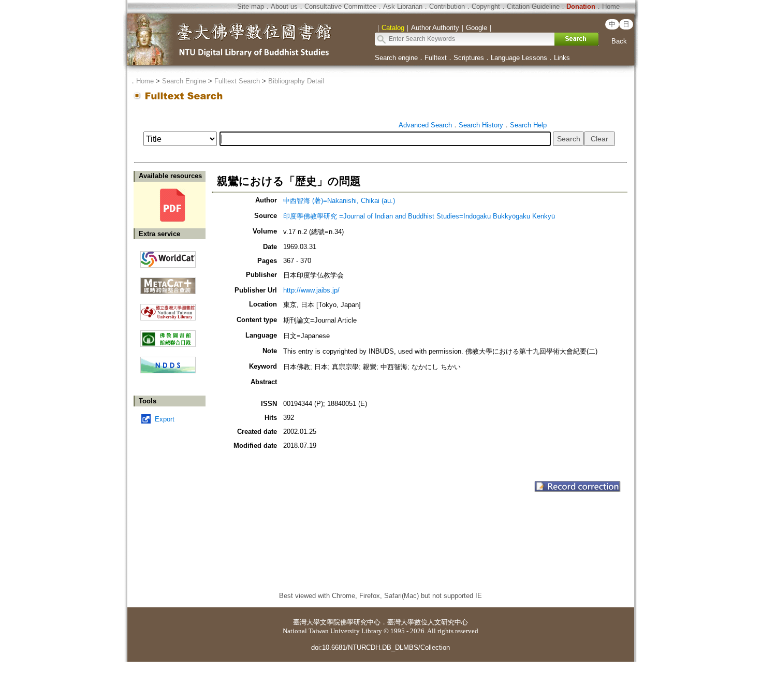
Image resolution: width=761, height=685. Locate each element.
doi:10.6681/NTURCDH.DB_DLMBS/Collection (380, 647)
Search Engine (184, 81)
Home (611, 6)
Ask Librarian (402, 6)
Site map (250, 6)
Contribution (447, 6)
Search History (481, 125)
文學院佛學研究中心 (350, 622)
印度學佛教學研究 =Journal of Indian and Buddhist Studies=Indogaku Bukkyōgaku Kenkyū (419, 216)
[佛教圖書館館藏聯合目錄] (168, 335)
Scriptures (468, 58)
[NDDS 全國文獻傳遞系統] (168, 371)
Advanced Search (425, 125)
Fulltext (436, 58)
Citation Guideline (533, 6)
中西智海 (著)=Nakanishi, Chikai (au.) (339, 201)
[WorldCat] (168, 257)
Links (562, 58)
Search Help (528, 125)
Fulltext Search (237, 81)
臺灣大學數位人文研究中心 (427, 622)
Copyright (486, 6)
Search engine (396, 58)
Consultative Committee (340, 6)
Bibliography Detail (296, 81)
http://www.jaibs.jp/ (311, 290)
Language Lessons (519, 58)
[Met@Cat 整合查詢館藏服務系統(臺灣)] (168, 282)
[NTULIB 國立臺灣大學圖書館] (168, 308)
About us (284, 6)
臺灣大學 (306, 622)
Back (619, 41)
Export (164, 419)
